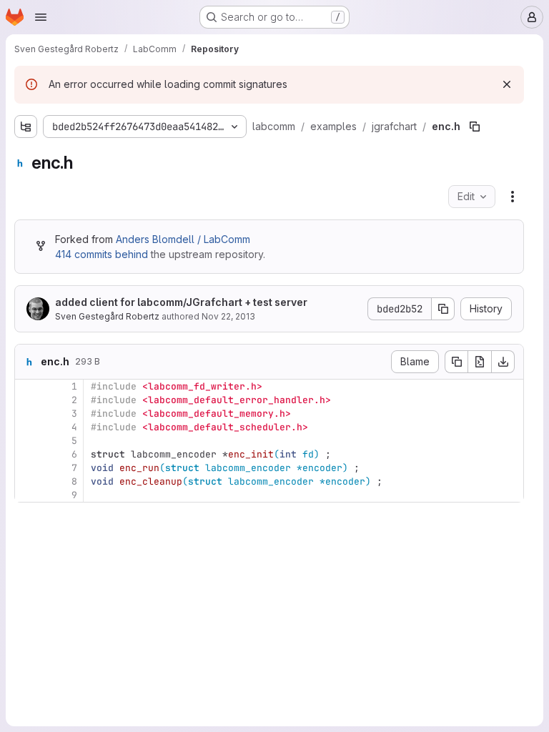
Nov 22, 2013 (228, 316)
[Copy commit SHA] (443, 308)
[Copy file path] (474, 126)
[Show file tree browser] (25, 126)
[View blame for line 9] (27, 495)
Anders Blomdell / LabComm (183, 239)
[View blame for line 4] (27, 427)
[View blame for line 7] (27, 468)
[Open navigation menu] (40, 17)
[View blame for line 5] (27, 440)
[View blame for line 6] (27, 454)
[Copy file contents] (456, 361)
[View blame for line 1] (27, 386)
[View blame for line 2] (27, 400)
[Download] (503, 361)
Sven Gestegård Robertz (107, 316)
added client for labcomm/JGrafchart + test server (181, 302)
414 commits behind (101, 254)
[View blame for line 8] (27, 481)
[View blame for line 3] (27, 413)
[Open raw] (479, 361)
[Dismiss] (506, 84)
